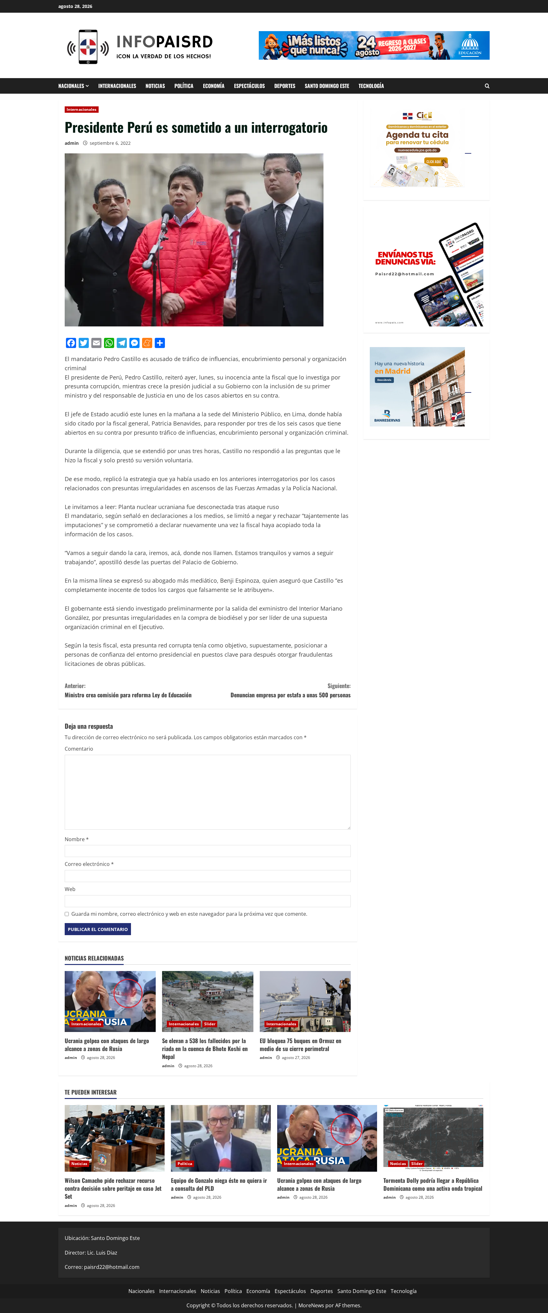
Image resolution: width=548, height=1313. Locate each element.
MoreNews (311, 1305)
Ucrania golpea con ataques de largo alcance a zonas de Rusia (107, 1044)
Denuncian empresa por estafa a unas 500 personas (291, 690)
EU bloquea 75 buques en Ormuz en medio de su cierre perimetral (300, 1044)
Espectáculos (249, 86)
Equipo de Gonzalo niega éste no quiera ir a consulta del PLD (219, 1184)
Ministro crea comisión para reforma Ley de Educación (128, 690)
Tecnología (371, 86)
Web (70, 889)
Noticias (155, 86)
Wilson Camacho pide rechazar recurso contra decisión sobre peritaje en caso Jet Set (113, 1188)
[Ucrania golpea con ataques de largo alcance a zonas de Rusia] (110, 1001)
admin (72, 143)
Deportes (284, 86)
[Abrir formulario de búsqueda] (487, 86)
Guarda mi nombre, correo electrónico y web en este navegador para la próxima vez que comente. (189, 913)
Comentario (79, 748)
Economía (214, 86)
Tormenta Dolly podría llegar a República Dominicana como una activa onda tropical (432, 1184)
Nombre (77, 839)
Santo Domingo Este (327, 86)
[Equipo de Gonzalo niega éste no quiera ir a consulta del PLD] (221, 1138)
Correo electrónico (89, 864)
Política (183, 86)
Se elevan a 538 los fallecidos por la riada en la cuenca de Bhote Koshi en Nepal (205, 1048)
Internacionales (117, 86)
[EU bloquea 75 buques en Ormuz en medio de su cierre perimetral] (305, 1001)
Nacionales (71, 86)
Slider (210, 1024)
